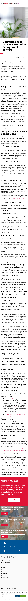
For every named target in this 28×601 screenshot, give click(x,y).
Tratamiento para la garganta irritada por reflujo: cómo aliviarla (13, 520)
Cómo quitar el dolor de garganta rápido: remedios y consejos (14, 531)
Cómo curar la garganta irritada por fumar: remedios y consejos (12, 508)
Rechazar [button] (23, 596)
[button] (27, 3)
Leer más (4, 513)
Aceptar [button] (17, 596)
